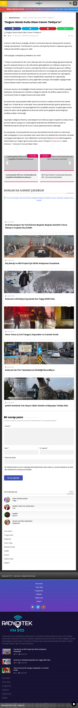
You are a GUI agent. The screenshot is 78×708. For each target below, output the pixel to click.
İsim (7, 448)
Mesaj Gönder (9, 547)
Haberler (7, 539)
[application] (39, 705)
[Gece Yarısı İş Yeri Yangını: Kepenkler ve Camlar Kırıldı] (39, 317)
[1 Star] (22, 35)
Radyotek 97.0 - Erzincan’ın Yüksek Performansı (18, 576)
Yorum (8, 426)
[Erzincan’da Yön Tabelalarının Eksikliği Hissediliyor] (39, 353)
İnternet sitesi (10, 457)
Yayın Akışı (8, 543)
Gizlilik (6, 551)
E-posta (44, 448)
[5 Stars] (27, 35)
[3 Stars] (25, 35)
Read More (56, 141)
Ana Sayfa (8, 531)
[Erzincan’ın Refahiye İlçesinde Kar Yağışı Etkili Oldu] (39, 282)
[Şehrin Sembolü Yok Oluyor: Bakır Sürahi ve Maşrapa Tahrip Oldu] (39, 389)
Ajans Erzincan (14, 18)
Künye (6, 555)
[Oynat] (73, 704)
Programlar (8, 535)
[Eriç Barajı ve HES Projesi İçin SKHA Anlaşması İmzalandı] (39, 246)
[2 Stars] (23, 35)
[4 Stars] (26, 35)
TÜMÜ (71, 492)
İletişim (7, 563)
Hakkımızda (8, 559)
